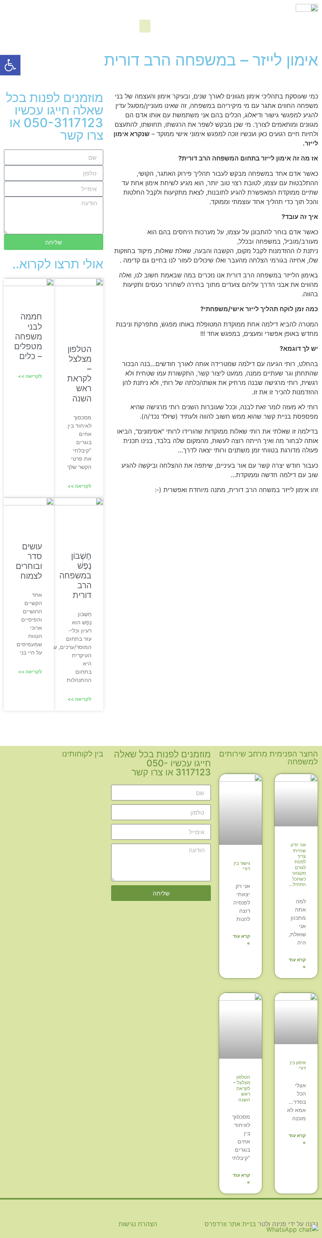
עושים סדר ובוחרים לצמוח (29, 561)
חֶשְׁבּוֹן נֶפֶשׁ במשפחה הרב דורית (75, 575)
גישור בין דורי (242, 866)
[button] (144, 26)
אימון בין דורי (298, 1065)
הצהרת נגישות (138, 1224)
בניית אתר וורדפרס (230, 1224)
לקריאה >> (79, 486)
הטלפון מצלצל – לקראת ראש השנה (79, 373)
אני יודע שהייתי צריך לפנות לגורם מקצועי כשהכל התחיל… (297, 864)
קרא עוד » (297, 963)
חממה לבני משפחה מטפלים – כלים (28, 336)
